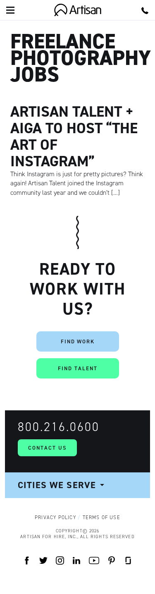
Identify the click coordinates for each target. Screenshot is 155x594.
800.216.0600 (59, 427)
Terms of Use (101, 517)
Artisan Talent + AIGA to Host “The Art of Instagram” (74, 136)
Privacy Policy (55, 517)
